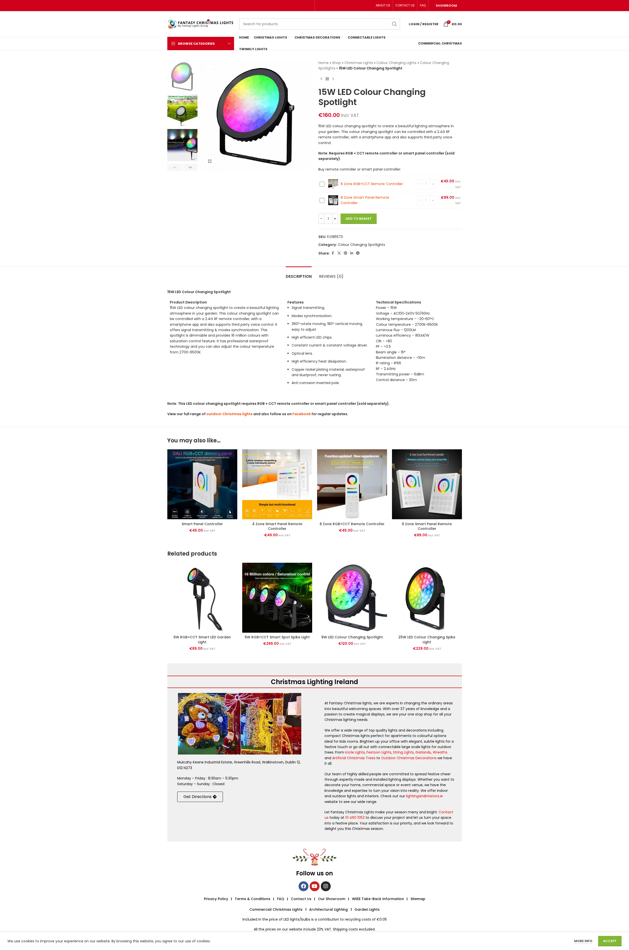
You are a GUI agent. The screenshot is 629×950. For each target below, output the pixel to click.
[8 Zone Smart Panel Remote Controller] (427, 484)
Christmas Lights (358, 62)
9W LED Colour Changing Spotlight (352, 637)
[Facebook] (303, 886)
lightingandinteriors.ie (424, 796)
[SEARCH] (394, 24)
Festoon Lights (379, 752)
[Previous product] (321, 79)
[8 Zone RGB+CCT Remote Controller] (352, 484)
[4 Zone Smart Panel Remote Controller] (277, 484)
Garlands (423, 752)
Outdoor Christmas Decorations (408, 758)
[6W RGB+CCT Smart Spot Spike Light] (277, 598)
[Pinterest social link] (345, 253)
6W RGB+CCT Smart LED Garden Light (202, 640)
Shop (336, 62)
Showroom (446, 5)
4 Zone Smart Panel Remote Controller (277, 526)
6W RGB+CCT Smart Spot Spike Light (277, 637)
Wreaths (440, 752)
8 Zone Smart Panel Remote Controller (427, 526)
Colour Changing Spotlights (361, 244)
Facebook (301, 413)
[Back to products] (327, 79)
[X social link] (339, 253)
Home (323, 62)
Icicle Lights (355, 752)
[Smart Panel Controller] (202, 484)
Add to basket (359, 218)
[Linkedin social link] (352, 253)
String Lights (403, 752)
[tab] (299, 273)
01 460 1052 (355, 817)
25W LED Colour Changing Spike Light (426, 640)
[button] (174, 167)
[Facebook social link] (333, 253)
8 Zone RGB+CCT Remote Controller (372, 183)
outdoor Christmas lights (229, 413)
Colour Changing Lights (396, 62)
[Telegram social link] (358, 253)
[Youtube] (315, 886)
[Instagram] (326, 886)
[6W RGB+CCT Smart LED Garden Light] (202, 598)
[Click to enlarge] (210, 161)
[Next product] (333, 79)
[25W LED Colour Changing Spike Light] (427, 598)
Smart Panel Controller (202, 523)
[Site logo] (200, 23)
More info (583, 941)
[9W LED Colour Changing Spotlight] (352, 598)
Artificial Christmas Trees (353, 758)
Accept (610, 941)
